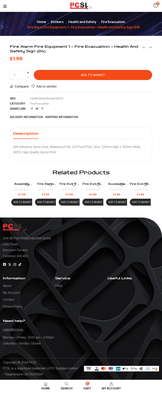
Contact (8, 299)
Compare (22, 86)
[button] (155, 5)
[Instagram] (14, 264)
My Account (11, 293)
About (7, 286)
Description (26, 133)
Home (41, 22)
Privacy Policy (13, 306)
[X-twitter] (9, 264)
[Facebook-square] (4, 264)
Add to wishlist (46, 86)
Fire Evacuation (113, 22)
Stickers (57, 22)
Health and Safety (82, 22)
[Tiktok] (20, 264)
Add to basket (93, 75)
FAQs (58, 286)
